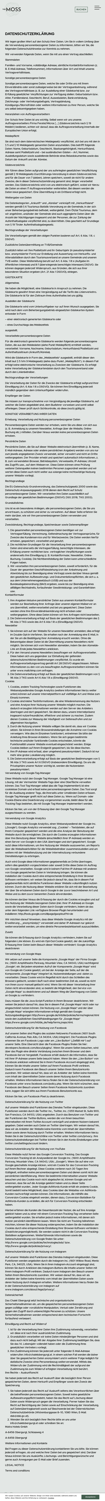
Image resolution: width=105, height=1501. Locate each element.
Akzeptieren (90, 1497)
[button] (97, 7)
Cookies (51, 1498)
